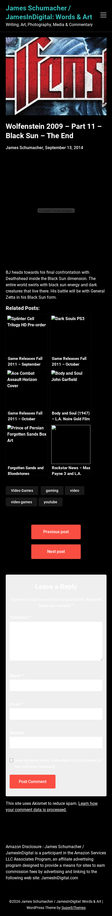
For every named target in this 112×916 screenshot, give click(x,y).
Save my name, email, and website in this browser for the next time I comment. (58, 763)
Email (16, 704)
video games (21, 502)
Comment (20, 617)
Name (17, 675)
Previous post (56, 531)
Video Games (22, 490)
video (74, 490)
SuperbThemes (73, 908)
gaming (52, 490)
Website (17, 732)
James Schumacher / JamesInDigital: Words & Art (49, 12)
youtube (50, 502)
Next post (56, 551)
